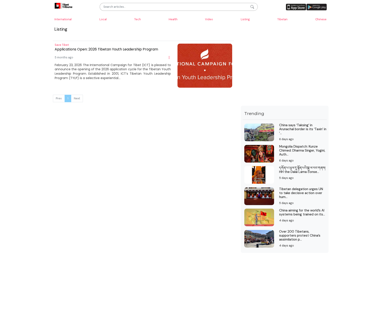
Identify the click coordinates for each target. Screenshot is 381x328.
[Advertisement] (284, 75)
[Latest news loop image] (204, 65)
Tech (137, 19)
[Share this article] (169, 57)
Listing (245, 19)
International (63, 19)
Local (103, 19)
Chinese (321, 19)
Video (209, 19)
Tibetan (282, 19)
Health (173, 19)
